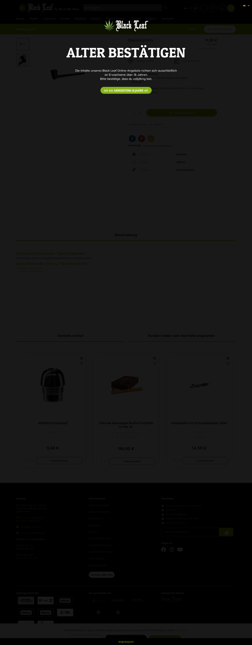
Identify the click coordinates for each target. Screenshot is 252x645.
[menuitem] (245, 2)
